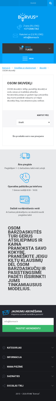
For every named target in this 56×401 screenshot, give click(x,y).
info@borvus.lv (31, 37)
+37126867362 (31, 28)
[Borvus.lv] (28, 16)
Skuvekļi (43, 68)
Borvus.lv (6, 68)
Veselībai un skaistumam (25, 68)
